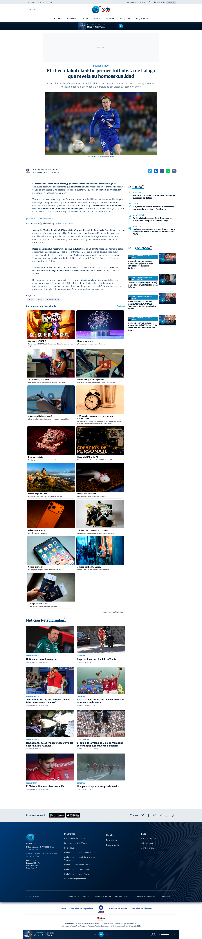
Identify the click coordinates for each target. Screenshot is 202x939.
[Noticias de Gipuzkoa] (82, 908)
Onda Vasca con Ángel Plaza (76, 874)
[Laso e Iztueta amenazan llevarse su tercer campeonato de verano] (101, 680)
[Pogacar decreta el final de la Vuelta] (101, 639)
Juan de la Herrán (148, 838)
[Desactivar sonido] (159, 934)
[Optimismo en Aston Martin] (50, 639)
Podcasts (58, 18)
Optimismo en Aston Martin (41, 659)
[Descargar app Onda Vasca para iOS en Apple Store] (73, 815)
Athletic (97, 18)
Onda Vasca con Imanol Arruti (77, 864)
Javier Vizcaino (147, 843)
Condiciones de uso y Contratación (145, 896)
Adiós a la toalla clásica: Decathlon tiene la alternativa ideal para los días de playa (152, 219)
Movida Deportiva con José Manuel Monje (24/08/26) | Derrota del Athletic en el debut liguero (142, 305)
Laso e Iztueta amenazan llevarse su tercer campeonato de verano (100, 701)
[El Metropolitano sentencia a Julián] (50, 767)
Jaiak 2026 (49, 2)
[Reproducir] (121, 26)
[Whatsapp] (168, 171)
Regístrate (171, 2)
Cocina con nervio (148, 848)
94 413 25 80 (34, 849)
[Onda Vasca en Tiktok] (172, 815)
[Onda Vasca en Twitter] (142, 815)
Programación (142, 18)
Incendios (41, 2)
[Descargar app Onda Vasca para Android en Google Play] (57, 815)
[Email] (174, 171)
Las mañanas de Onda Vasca (76, 838)
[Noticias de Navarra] (142, 908)
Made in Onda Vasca (96, 27)
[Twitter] (150, 171)
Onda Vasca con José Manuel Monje (79, 852)
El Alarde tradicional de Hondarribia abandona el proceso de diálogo (154, 196)
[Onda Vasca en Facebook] (148, 815)
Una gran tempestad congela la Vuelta (98, 786)
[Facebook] (162, 171)
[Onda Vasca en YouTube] (154, 815)
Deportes (110, 18)
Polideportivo (32, 656)
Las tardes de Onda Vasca (75, 843)
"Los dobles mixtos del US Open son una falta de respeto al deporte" (48, 701)
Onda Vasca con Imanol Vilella (77, 869)
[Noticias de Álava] (118, 908)
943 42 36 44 (34, 856)
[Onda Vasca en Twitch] (167, 815)
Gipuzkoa (137, 193)
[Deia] (64, 908)
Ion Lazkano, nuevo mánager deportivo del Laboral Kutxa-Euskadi (49, 744)
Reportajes (111, 840)
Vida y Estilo (125, 18)
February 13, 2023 (64, 223)
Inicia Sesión (161, 2)
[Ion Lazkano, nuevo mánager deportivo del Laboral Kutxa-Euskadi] (50, 723)
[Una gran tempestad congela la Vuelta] (101, 767)
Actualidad (71, 18)
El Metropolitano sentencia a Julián (45, 786)
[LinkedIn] (156, 171)
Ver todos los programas (75, 878)
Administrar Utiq (168, 896)
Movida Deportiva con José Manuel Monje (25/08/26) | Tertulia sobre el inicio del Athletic (140, 265)
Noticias (110, 835)
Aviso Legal (86, 896)
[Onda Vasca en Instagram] (160, 815)
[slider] (168, 934)
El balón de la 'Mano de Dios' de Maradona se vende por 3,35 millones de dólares (100, 744)
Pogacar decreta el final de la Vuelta (96, 659)
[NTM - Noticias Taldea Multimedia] (101, 908)
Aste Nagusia (32, 2)
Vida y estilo (138, 204)
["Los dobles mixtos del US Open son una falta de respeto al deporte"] (50, 680)
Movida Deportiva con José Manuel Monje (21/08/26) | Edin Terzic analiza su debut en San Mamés (142, 326)
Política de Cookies (121, 896)
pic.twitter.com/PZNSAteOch (39, 218)
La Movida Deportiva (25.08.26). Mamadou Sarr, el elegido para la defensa (143, 285)
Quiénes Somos (73, 896)
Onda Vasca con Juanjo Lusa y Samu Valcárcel (79, 858)
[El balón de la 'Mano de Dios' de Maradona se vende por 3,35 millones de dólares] (101, 723)
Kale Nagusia (70, 848)
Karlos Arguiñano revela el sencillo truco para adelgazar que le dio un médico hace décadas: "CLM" (154, 231)
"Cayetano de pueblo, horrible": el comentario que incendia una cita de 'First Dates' (153, 207)
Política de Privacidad (103, 896)
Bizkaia (85, 18)
